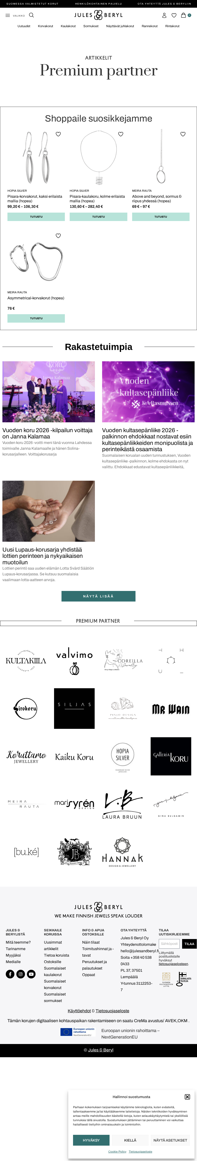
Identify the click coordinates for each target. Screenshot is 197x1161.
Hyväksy (91, 1140)
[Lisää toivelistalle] (58, 134)
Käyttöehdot (79, 1010)
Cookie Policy (117, 1151)
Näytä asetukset (170, 1140)
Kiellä (130, 1140)
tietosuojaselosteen (173, 964)
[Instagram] (20, 974)
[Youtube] (31, 974)
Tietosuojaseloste (140, 1151)
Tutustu (36, 216)
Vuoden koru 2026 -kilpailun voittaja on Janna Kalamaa (47, 433)
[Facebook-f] (10, 974)
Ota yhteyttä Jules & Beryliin (164, 3)
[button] (187, 1096)
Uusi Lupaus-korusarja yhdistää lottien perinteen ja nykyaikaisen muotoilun (42, 556)
